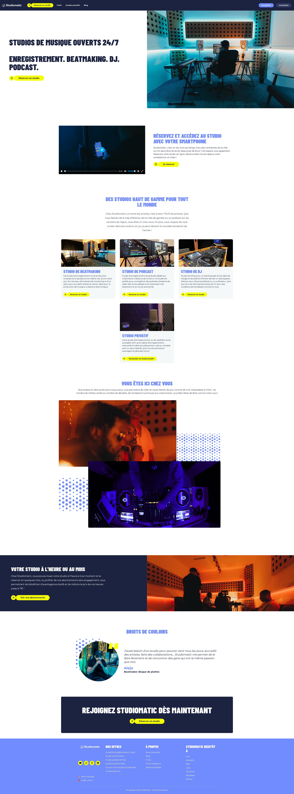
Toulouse (190, 771)
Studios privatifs (73, 5)
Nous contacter (153, 752)
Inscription (266, 5)
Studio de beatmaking (81, 271)
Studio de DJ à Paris (115, 756)
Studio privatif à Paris (115, 764)
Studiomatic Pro (113, 771)
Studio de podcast (137, 271)
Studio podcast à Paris (116, 760)
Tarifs (59, 5)
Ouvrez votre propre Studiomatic (121, 767)
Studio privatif (135, 335)
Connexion (283, 5)
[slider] (91, 171)
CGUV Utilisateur (153, 764)
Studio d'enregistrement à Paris (120, 752)
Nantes (189, 779)
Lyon (188, 768)
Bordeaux (190, 775)
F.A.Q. (148, 760)
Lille (188, 756)
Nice (188, 764)
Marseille (190, 760)
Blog (86, 5)
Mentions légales (153, 767)
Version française (87, 777)
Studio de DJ (191, 271)
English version (87, 780)
